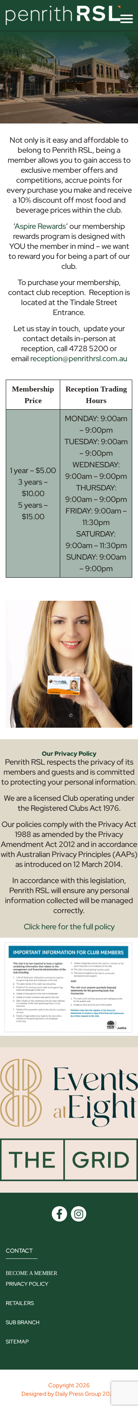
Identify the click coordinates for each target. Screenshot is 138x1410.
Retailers (20, 1303)
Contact (19, 1251)
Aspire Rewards (40, 226)
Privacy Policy (27, 1283)
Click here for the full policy (69, 927)
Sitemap (17, 1341)
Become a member (31, 1273)
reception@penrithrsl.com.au (78, 358)
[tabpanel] (69, 77)
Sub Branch (22, 1322)
